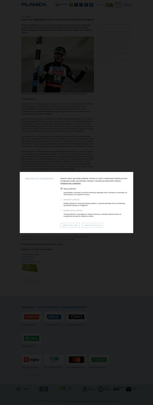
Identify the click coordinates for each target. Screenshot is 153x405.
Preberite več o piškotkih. (70, 183)
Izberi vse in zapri (70, 225)
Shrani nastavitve (92, 225)
